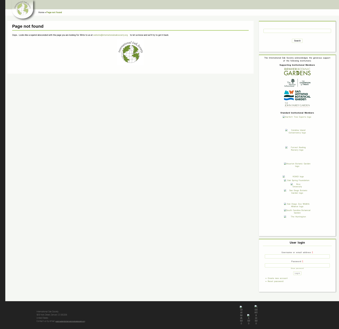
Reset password (276, 281)
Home (41, 12)
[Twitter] (248, 323)
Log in (336, 5)
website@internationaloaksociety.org (110, 35)
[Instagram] (256, 323)
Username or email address (297, 252)
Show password (297, 268)
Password (297, 261)
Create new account (278, 278)
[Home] (22, 9)
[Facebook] (241, 323)
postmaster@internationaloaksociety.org (70, 321)
